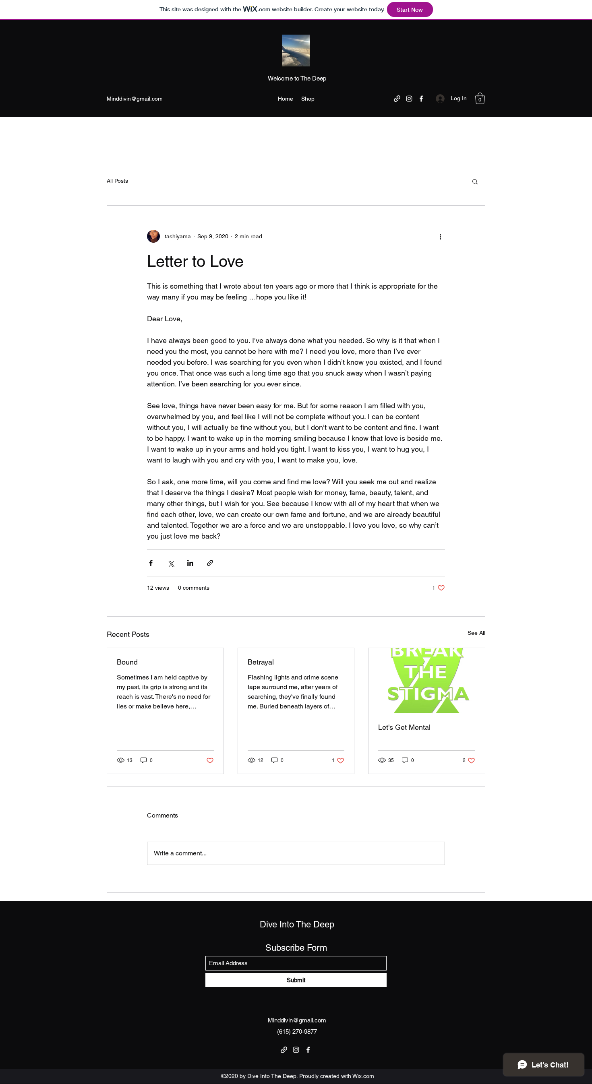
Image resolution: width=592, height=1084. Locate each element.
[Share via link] (210, 563)
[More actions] (440, 236)
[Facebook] (421, 99)
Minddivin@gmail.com (135, 98)
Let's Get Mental (404, 727)
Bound (127, 662)
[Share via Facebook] (151, 563)
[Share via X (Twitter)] (170, 563)
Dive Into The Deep (297, 924)
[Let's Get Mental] (426, 680)
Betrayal (261, 662)
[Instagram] (409, 99)
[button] (480, 98)
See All (476, 633)
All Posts (117, 181)
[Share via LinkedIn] (190, 563)
